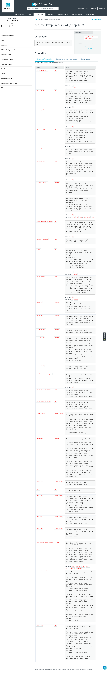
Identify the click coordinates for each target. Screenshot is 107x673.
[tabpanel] (67, 362)
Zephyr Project (39, 14)
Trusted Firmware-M (62, 14)
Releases (3, 88)
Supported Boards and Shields (9, 83)
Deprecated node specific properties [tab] (66, 59)
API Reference (90, 14)
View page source (96, 19)
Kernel (2, 40)
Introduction (4, 31)
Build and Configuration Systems (10, 50)
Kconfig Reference (77, 14)
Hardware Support (6, 54)
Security (3, 69)
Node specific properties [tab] (44, 59)
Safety (3, 73)
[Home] (36, 19)
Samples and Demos (6, 78)
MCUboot (50, 14)
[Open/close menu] (28, 36)
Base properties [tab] (85, 59)
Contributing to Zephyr (7, 59)
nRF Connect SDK (19, 14)
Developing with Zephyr (7, 35)
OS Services (4, 45)
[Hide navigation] (30, 26)
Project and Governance (7, 64)
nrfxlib (30, 14)
